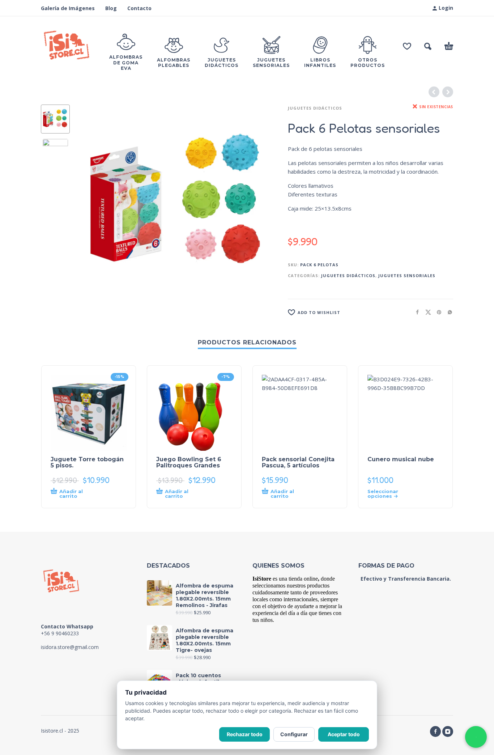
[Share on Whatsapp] (447, 312)
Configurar (294, 734)
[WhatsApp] (476, 737)
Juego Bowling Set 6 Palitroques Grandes (188, 462)
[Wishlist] (407, 46)
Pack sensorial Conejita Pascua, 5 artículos (298, 462)
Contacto (139, 8)
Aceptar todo (344, 734)
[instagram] (447, 731)
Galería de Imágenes (68, 8)
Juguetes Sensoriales (406, 275)
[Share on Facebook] (415, 312)
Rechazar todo (245, 734)
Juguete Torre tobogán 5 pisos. (87, 462)
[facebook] (435, 731)
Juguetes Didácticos (315, 108)
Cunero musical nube (400, 459)
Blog (111, 8)
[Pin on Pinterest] (436, 312)
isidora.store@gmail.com (70, 647)
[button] (427, 46)
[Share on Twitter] (426, 312)
